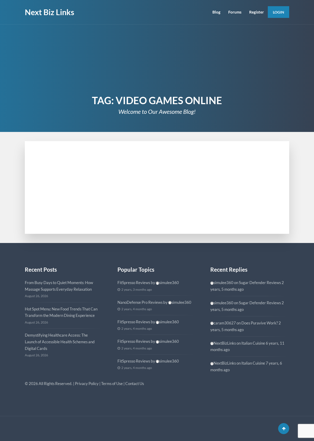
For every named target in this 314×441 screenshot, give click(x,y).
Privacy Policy (87, 383)
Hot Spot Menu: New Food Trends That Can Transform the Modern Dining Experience (61, 312)
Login (278, 12)
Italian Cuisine (253, 343)
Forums (234, 12)
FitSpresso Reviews (133, 282)
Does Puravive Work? (259, 323)
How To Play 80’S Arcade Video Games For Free (103, 172)
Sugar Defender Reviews (260, 282)
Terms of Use (112, 383)
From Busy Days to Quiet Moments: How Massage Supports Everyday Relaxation (59, 286)
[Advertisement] (157, 59)
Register (256, 12)
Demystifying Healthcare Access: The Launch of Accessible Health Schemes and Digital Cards (60, 342)
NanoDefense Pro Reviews (140, 302)
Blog (216, 12)
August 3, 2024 (51, 165)
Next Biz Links (49, 12)
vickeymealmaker (59, 213)
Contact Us (134, 383)
